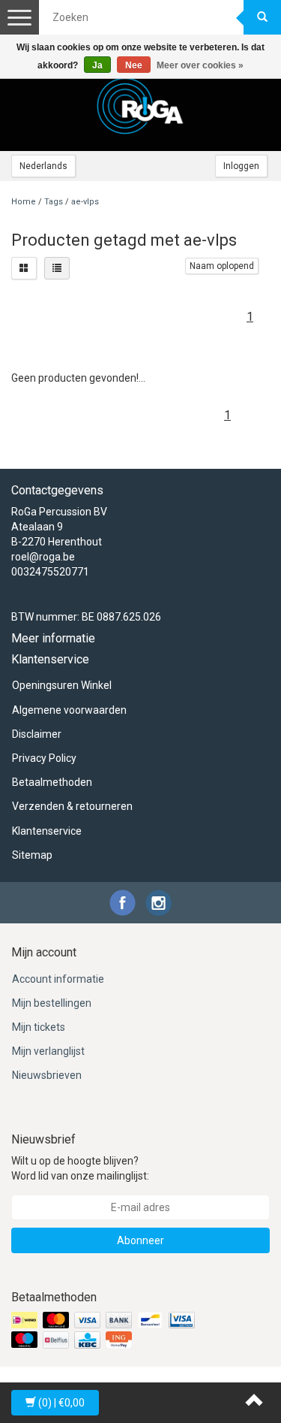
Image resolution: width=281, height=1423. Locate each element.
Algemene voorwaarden (69, 710)
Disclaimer (36, 734)
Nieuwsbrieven (47, 1075)
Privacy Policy (44, 758)
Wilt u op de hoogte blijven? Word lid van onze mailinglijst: (80, 1168)
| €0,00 (61, 1403)
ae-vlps (85, 202)
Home (23, 202)
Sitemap (32, 855)
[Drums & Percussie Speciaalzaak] (141, 106)
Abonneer (140, 1240)
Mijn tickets (38, 1027)
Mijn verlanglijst (48, 1051)
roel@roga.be (43, 557)
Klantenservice (47, 831)
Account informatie (58, 979)
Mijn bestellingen (51, 1003)
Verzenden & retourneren (72, 806)
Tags (53, 202)
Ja (97, 65)
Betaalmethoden (52, 782)
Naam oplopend (222, 266)
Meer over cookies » (200, 65)
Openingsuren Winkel (62, 685)
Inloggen (241, 166)
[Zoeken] (262, 17)
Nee (133, 65)
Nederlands (43, 166)
